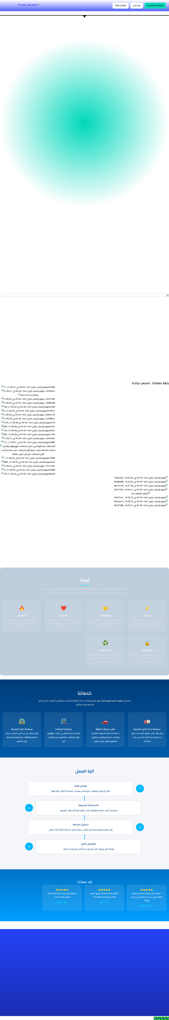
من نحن (136, 5)
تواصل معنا (120, 5)
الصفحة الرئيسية (155, 5)
